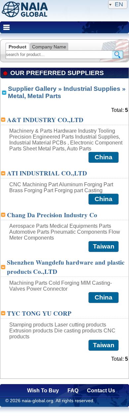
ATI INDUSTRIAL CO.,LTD (47, 173)
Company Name (49, 46)
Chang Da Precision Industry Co (52, 215)
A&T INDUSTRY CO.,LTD (45, 119)
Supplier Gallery (32, 88)
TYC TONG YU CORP (39, 313)
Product (17, 46)
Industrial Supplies (92, 88)
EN (118, 4)
